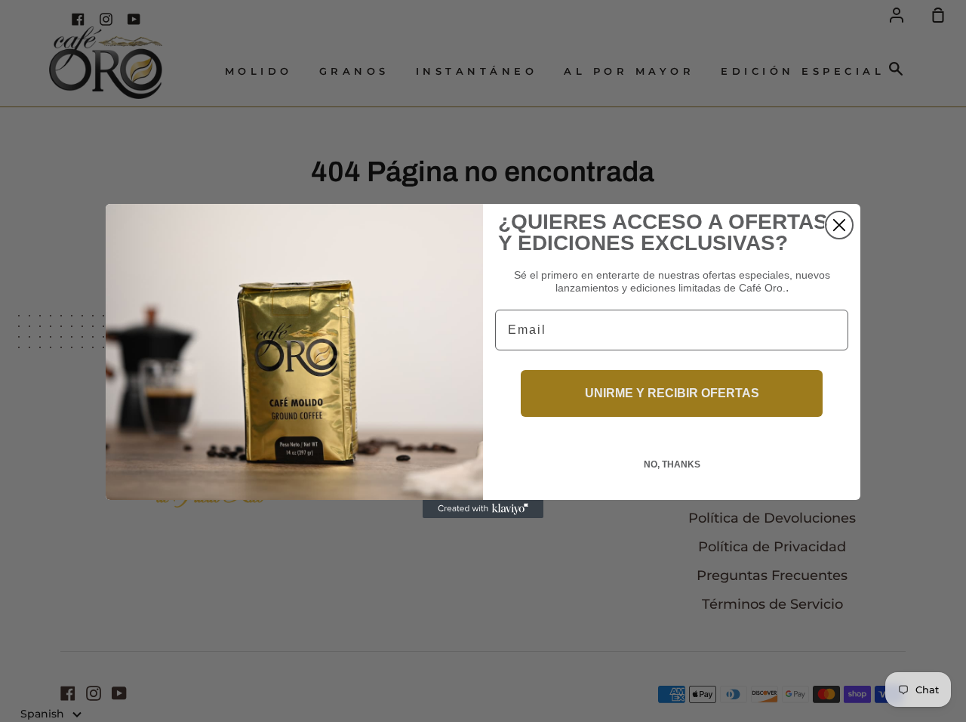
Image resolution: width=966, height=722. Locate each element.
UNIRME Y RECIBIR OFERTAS (672, 393)
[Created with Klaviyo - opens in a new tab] (483, 509)
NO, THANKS (672, 464)
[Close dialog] (839, 225)
